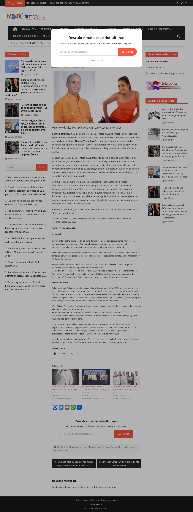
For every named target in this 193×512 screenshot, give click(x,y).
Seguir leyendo (96, 60)
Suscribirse (127, 51)
